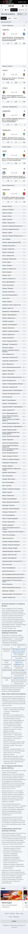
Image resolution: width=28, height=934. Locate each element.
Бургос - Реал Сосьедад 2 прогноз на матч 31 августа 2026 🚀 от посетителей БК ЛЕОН (13, 97)
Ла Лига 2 (5, 70)
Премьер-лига (6, 189)
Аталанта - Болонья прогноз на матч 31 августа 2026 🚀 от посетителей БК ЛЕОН (14, 177)
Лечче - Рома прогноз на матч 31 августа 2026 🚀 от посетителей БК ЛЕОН (14, 159)
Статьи (21, 913)
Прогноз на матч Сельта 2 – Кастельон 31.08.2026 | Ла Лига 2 (13, 78)
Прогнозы (12, 913)
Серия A (5, 151)
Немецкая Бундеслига (19, 652)
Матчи (10, 916)
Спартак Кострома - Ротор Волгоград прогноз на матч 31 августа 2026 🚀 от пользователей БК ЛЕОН (13, 39)
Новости (7, 913)
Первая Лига (6, 29)
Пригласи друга (7, 903)
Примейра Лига (6, 111)
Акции (17, 913)
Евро (23, 670)
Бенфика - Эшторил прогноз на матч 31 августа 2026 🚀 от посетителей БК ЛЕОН (14, 138)
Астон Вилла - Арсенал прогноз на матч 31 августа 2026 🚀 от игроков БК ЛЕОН (13, 198)
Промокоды (16, 916)
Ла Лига (18, 651)
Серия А (23, 651)
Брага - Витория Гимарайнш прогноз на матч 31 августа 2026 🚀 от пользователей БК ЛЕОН (13, 120)
